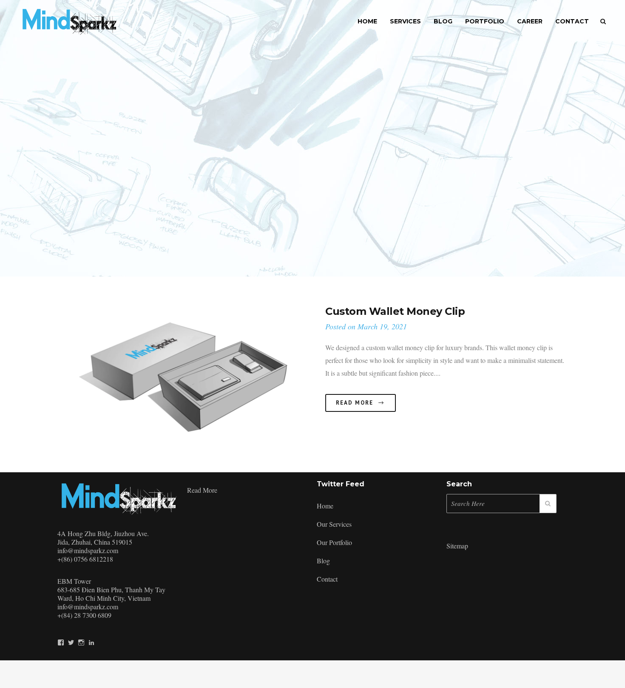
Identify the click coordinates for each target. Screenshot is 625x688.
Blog (323, 560)
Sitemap (457, 545)
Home (325, 505)
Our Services (334, 524)
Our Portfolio (334, 542)
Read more (202, 490)
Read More (354, 402)
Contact (327, 578)
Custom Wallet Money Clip (395, 311)
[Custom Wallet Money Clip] (184, 378)
